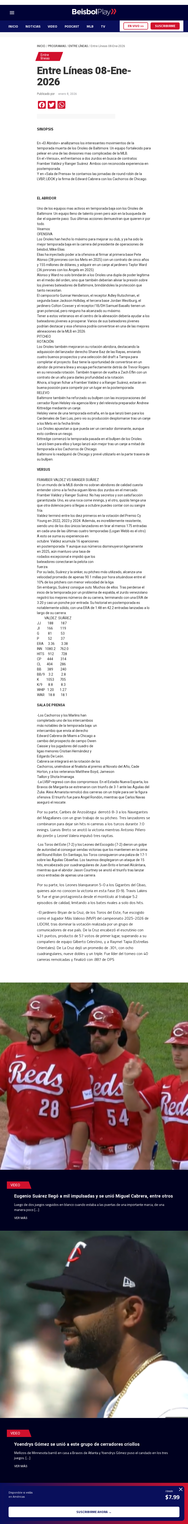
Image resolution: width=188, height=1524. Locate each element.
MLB (90, 26)
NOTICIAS (32, 26)
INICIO (13, 26)
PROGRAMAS (57, 46)
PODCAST (72, 26)
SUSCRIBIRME (165, 25)
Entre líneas (78, 46)
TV (103, 26)
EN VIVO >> (136, 25)
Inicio (41, 46)
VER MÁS (20, 1218)
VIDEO (52, 26)
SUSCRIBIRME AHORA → (94, 1511)
